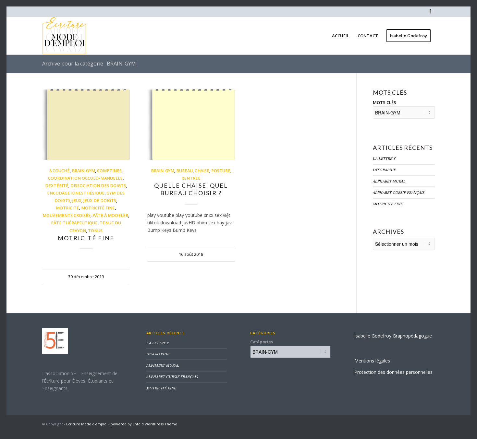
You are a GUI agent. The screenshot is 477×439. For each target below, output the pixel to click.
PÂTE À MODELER (110, 215)
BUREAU (184, 170)
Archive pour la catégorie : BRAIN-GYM (89, 63)
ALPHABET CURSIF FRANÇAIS (398, 192)
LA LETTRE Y (384, 158)
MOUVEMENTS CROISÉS (67, 215)
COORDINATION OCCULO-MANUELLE (85, 178)
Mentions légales (372, 361)
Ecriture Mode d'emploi (86, 423)
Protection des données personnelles (393, 372)
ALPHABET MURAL (389, 181)
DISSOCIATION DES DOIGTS (98, 185)
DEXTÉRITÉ (56, 185)
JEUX (76, 200)
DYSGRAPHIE (384, 169)
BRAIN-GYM (83, 170)
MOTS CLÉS (384, 102)
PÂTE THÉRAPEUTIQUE (74, 223)
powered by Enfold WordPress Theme (144, 423)
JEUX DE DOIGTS (99, 200)
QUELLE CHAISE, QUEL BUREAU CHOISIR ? (191, 189)
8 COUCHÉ (59, 170)
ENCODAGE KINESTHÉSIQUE (75, 193)
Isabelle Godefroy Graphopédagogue (393, 336)
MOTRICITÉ (67, 208)
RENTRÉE (191, 178)
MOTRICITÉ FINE (98, 208)
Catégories (261, 342)
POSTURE (220, 170)
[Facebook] (430, 11)
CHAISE (202, 170)
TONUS (95, 230)
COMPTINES (109, 170)
